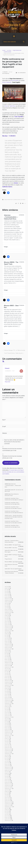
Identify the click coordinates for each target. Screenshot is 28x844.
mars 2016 (7, 762)
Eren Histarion (5, 73)
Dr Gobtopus (20, 499)
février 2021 (7, 677)
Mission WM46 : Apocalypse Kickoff (13, 561)
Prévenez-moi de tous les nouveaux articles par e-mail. (12, 457)
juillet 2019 (7, 706)
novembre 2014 (8, 785)
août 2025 (7, 603)
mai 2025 (7, 606)
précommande (14, 80)
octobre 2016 (7, 752)
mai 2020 (7, 691)
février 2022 (7, 659)
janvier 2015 (7, 782)
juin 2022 (7, 653)
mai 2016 (7, 759)
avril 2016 (7, 761)
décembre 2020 (8, 680)
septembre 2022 (8, 648)
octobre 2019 (7, 702)
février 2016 (7, 764)
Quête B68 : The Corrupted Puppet (13, 568)
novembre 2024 (8, 611)
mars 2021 (7, 676)
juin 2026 (7, 589)
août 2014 (7, 790)
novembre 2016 (8, 750)
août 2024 (7, 614)
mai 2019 (7, 709)
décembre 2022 (8, 644)
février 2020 (7, 695)
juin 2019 (7, 708)
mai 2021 (7, 673)
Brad (6, 106)
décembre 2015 (8, 767)
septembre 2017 (8, 735)
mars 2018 (7, 726)
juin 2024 (7, 617)
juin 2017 (7, 740)
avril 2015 (7, 777)
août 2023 (7, 632)
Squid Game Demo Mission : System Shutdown (11, 572)
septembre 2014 (8, 788)
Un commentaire (22, 72)
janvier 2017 (7, 747)
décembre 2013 (8, 802)
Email (4, 426)
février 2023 (7, 641)
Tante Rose (12, 106)
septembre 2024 (8, 612)
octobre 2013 (7, 805)
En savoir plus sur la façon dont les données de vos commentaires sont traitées (13, 472)
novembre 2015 (8, 768)
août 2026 (7, 586)
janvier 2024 (7, 624)
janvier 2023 (7, 642)
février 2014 (7, 799)
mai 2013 (7, 812)
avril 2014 (7, 796)
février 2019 (7, 714)
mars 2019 (7, 712)
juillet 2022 (7, 652)
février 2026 (7, 595)
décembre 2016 (8, 749)
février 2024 (7, 623)
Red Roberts (20, 512)
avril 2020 (7, 692)
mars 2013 (7, 815)
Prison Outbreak (6, 82)
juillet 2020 (7, 688)
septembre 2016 (8, 753)
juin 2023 (7, 635)
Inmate (16, 183)
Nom (4, 420)
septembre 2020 (8, 685)
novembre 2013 (8, 803)
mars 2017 (7, 744)
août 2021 (7, 668)
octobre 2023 (7, 629)
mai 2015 (7, 776)
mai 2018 (7, 723)
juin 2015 (7, 774)
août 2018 (7, 718)
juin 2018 (7, 721)
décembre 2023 (8, 626)
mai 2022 (7, 655)
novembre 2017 (8, 732)
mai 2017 (7, 741)
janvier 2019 (7, 715)
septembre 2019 (8, 703)
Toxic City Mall (18, 116)
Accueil (3, 50)
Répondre (7, 382)
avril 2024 (7, 620)
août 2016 (7, 755)
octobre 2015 (7, 770)
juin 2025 (7, 604)
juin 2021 (7, 671)
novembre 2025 (8, 600)
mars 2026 (7, 594)
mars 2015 (7, 779)
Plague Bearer (8, 559)
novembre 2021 (8, 664)
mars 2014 (7, 797)
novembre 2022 (8, 645)
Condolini (19, 522)
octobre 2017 (7, 733)
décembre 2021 (8, 662)
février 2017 (7, 746)
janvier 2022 (7, 661)
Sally (18, 504)
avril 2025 (7, 607)
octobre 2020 (7, 683)
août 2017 (7, 736)
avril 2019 (7, 711)
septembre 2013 (8, 806)
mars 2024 (7, 621)
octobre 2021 (7, 665)
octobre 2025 (7, 601)
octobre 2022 (7, 647)
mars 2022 (7, 658)
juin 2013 (7, 811)
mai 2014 (7, 794)
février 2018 (7, 727)
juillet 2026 (7, 588)
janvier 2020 (7, 697)
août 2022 (7, 650)
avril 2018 (7, 724)
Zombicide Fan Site (14, 26)
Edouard (7, 368)
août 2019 (7, 705)
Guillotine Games (7, 51)
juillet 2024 (7, 615)
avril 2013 (7, 814)
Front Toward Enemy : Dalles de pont (13, 353)
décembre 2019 (8, 699)
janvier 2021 (7, 679)
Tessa (18, 527)
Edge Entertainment (17, 50)
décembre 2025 (8, 598)
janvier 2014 (7, 800)
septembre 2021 (8, 667)
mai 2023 (7, 636)
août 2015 (7, 771)
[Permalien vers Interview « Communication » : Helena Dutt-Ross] (14, 244)
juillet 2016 (7, 756)
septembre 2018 (8, 717)
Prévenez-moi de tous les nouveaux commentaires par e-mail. (12, 449)
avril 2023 (7, 638)
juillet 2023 (7, 633)
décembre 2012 (8, 820)
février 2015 (7, 780)
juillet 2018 (7, 720)
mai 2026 (7, 591)
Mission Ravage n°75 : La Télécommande (14, 350)
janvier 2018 (7, 729)
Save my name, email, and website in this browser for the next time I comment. (14, 441)
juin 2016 (7, 758)
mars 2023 (7, 639)
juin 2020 (7, 689)
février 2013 (7, 817)
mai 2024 (7, 618)
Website (4, 433)
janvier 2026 (7, 597)
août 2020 (7, 686)
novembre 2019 (8, 700)
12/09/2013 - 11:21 (9, 371)
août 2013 (7, 808)
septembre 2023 (8, 630)
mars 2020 (7, 694)
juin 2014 (7, 793)
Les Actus (9, 50)
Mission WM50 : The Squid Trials (13, 544)
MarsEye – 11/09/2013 (8, 136)
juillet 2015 (7, 773)
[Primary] (14, 36)
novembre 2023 (8, 627)
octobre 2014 (7, 787)
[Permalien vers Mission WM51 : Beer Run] (14, 331)
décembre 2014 (8, 783)
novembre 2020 (8, 682)
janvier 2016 (7, 765)
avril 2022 (7, 656)
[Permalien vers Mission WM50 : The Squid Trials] (14, 287)
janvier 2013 (7, 818)
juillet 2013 (7, 809)
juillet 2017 (7, 738)
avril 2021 (7, 674)
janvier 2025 (7, 609)
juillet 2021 (7, 670)
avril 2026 (7, 592)
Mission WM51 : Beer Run (11, 547)
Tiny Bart (19, 508)
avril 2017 (7, 743)
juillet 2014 (7, 791)
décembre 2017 (8, 730)
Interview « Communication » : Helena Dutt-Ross (13, 485)
